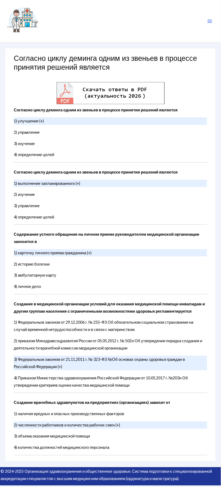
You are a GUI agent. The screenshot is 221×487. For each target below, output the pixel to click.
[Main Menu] (209, 21)
